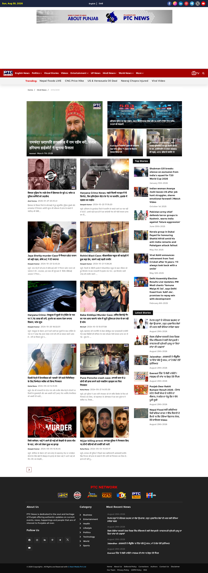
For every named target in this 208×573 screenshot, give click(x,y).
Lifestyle (87, 528)
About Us (118, 567)
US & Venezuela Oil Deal (102, 80)
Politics (36, 73)
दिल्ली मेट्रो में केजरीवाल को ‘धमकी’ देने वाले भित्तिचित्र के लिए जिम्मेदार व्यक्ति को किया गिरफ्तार (51, 379)
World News (125, 73)
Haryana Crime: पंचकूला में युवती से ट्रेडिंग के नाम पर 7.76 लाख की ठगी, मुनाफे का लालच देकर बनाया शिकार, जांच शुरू (51, 319)
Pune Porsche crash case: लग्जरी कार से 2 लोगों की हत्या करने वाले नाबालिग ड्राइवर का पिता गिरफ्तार (102, 381)
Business (87, 515)
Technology (89, 537)
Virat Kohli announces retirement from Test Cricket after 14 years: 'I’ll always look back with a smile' (164, 262)
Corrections (144, 567)
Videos (64, 73)
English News (22, 73)
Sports (86, 545)
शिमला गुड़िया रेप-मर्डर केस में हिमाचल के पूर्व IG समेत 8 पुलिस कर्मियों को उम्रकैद (51, 194)
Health (86, 523)
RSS (145, 570)
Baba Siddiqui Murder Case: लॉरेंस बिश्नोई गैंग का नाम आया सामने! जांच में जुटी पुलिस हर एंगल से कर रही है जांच (104, 319)
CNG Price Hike (74, 80)
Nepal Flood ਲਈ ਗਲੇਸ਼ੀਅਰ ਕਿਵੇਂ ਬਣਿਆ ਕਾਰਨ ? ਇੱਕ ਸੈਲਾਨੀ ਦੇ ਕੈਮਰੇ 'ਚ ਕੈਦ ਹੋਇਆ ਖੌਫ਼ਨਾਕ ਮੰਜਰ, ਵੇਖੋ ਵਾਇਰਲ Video (165, 414)
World (86, 541)
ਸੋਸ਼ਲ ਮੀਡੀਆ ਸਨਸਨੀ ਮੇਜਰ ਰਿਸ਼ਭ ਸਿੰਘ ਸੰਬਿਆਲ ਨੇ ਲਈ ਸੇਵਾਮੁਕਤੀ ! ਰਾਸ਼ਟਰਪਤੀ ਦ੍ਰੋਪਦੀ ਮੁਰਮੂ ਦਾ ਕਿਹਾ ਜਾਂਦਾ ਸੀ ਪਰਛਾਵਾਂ (165, 341)
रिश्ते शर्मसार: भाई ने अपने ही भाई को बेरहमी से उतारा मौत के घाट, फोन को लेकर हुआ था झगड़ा (51, 442)
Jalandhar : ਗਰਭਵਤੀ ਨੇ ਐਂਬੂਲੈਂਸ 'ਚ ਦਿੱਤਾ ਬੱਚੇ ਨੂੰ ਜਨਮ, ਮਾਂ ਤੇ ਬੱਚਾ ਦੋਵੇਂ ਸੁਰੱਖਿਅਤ (165, 360)
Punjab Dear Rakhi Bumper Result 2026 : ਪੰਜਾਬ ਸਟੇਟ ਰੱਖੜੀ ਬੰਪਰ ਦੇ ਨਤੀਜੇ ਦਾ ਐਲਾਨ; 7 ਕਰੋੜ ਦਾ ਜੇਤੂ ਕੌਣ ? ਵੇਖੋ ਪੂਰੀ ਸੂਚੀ (165, 393)
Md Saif (83, 327)
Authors (154, 567)
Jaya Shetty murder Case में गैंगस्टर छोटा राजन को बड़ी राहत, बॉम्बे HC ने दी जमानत (52, 257)
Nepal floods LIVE (50, 80)
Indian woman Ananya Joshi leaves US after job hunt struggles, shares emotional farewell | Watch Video (165, 195)
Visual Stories (51, 73)
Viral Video (158, 80)
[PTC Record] (77, 495)
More (139, 73)
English (92, 4)
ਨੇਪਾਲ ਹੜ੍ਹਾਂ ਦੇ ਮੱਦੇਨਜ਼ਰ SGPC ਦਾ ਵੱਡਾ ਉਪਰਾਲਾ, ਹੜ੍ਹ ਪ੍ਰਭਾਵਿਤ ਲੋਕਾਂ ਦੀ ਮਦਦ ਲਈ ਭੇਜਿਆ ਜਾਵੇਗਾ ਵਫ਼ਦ (165, 323)
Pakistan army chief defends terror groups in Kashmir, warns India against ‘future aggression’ (165, 217)
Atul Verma (32, 201)
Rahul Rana (32, 386)
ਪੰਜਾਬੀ (101, 4)
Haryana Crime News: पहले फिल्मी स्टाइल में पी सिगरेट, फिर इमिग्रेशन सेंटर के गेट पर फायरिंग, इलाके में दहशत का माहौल (103, 196)
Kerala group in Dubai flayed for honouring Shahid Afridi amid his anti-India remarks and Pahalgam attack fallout (163, 238)
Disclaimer (175, 567)
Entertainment (78, 73)
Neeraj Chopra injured (134, 80)
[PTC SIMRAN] (136, 495)
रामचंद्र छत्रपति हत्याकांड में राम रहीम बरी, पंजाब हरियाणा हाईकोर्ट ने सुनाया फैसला (62, 145)
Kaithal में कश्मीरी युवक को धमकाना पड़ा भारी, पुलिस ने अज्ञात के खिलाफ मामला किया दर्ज (124, 148)
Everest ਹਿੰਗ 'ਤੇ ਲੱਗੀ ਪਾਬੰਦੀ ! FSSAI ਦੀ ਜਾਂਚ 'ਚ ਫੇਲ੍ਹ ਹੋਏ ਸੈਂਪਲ (165, 375)
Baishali (32, 153)
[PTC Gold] (106, 495)
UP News (95, 73)
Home (30, 90)
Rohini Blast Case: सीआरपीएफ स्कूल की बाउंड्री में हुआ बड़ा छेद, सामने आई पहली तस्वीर (104, 257)
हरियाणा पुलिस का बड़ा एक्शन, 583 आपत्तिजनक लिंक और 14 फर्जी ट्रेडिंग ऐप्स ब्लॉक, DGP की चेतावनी (142, 123)
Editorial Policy (130, 567)
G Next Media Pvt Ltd (77, 567)
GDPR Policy (136, 570)
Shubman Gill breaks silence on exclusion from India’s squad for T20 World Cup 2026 (164, 173)
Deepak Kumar (86, 205)
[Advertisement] (104, 45)
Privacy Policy (123, 570)
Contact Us (164, 567)
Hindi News (109, 73)
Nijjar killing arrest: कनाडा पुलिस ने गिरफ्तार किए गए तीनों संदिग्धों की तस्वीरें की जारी (104, 442)
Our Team (111, 570)
